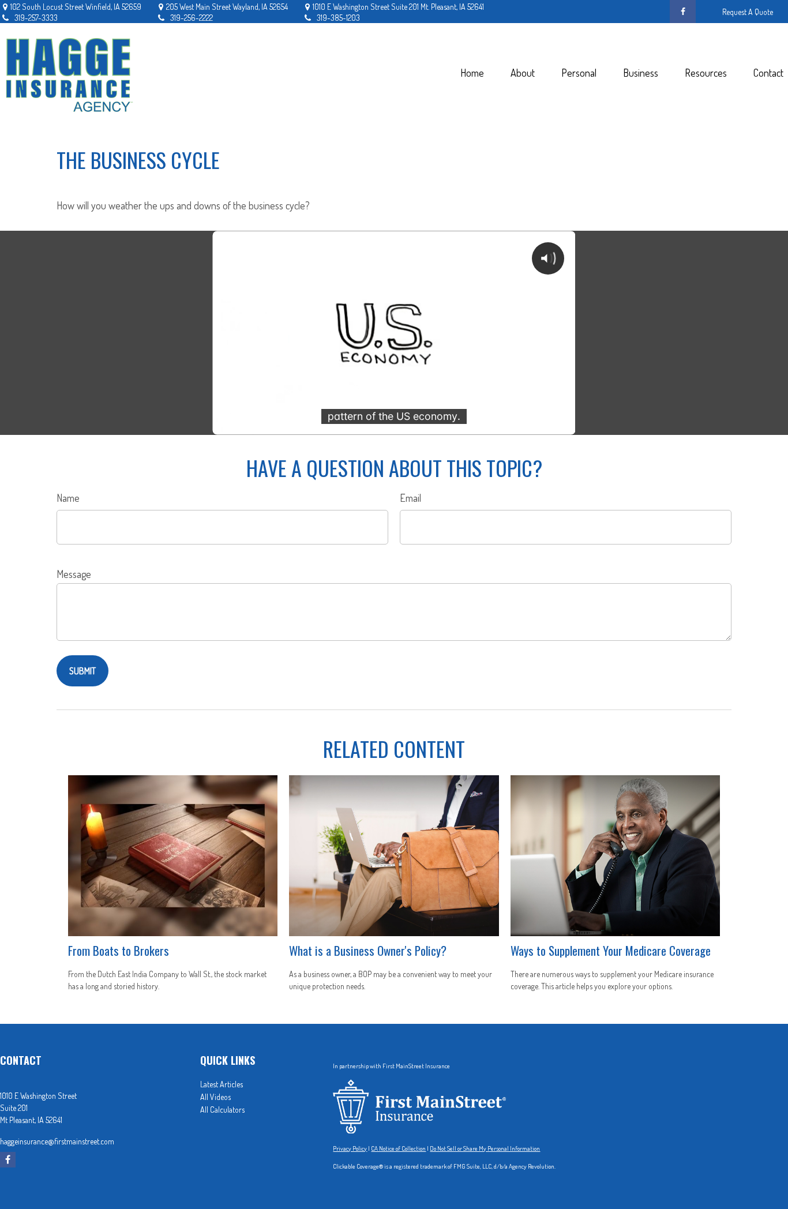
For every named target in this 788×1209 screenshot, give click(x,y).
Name (68, 497)
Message (74, 574)
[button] (472, 72)
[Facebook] (683, 11)
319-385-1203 (338, 17)
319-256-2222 (191, 17)
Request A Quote (747, 12)
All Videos (215, 1097)
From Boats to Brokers (118, 950)
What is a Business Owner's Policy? (367, 950)
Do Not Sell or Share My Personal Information (485, 1148)
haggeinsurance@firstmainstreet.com (57, 1141)
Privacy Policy (350, 1148)
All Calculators (222, 1109)
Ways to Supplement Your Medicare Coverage (611, 950)
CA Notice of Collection (398, 1148)
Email (410, 497)
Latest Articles (221, 1084)
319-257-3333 (36, 17)
